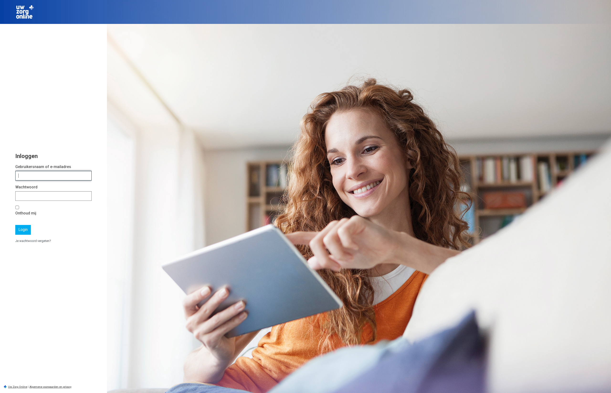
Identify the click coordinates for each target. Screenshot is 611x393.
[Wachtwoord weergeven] (87, 196)
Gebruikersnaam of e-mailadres (43, 166)
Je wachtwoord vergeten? (33, 241)
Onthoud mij (25, 213)
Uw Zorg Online (17, 386)
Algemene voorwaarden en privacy (50, 386)
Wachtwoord (26, 187)
